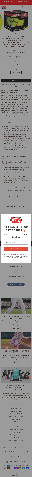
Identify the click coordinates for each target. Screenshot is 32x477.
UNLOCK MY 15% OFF (16, 249)
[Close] (29, 216)
